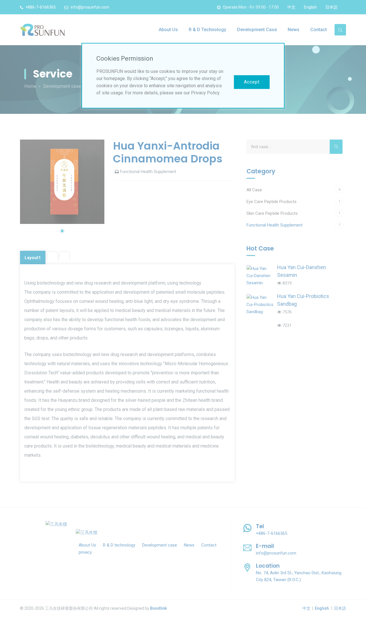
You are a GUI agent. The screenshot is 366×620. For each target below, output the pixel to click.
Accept (252, 82)
